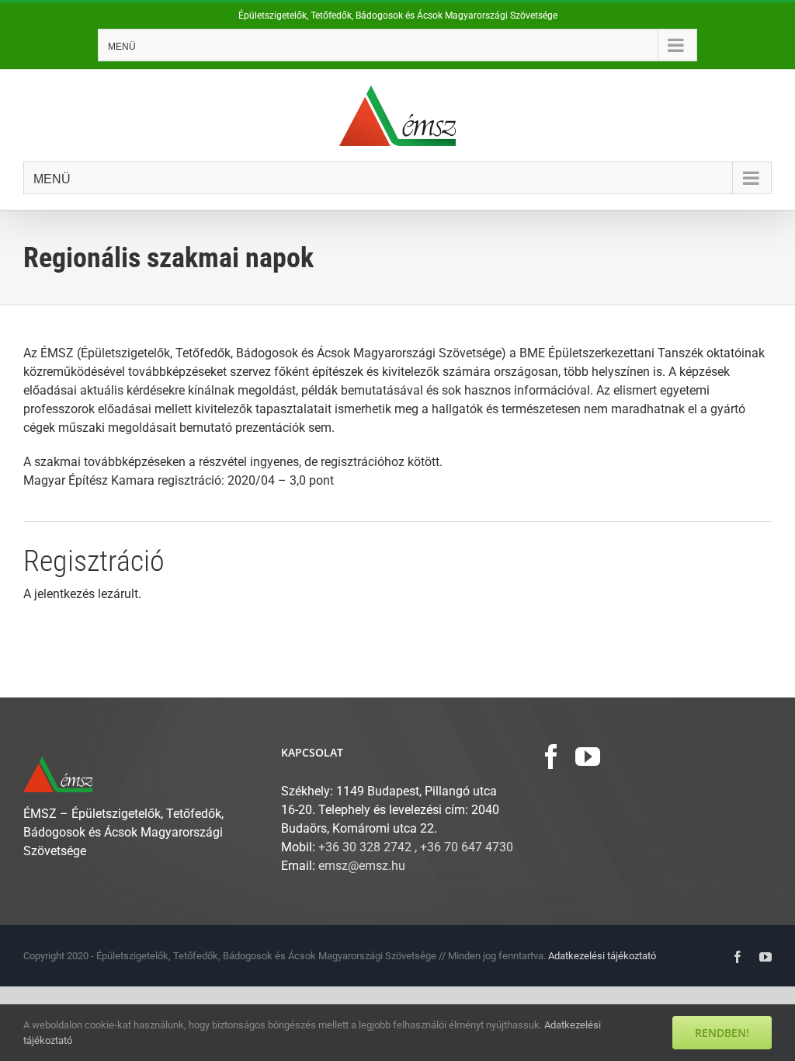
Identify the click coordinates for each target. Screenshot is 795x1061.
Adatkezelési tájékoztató (602, 956)
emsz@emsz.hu (361, 865)
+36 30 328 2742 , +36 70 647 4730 (415, 847)
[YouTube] (587, 756)
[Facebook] (551, 756)
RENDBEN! (722, 1032)
